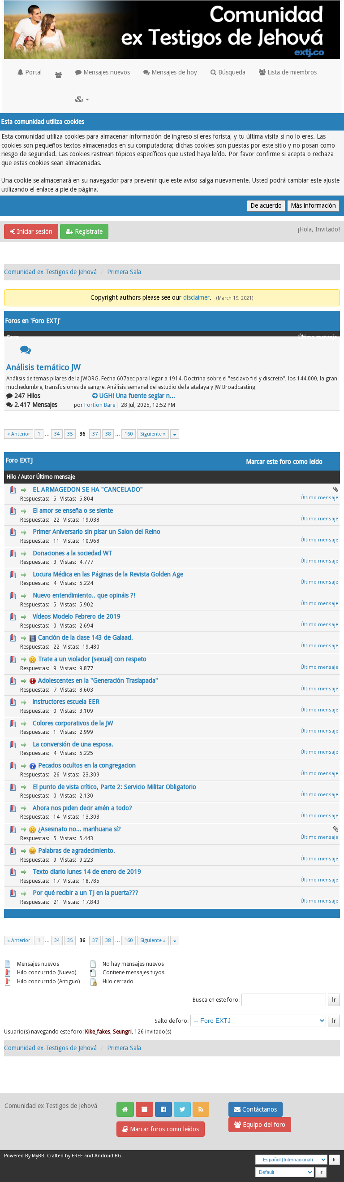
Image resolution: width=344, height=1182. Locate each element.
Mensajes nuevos (106, 72)
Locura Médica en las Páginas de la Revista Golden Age (108, 574)
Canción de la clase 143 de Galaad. (85, 637)
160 (129, 434)
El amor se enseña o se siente (73, 510)
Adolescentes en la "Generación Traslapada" (98, 680)
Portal (32, 72)
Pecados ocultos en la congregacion (87, 765)
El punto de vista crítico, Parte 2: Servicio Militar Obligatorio (114, 786)
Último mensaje (55, 477)
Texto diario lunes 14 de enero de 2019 (87, 871)
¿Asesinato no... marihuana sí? (79, 829)
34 (57, 434)
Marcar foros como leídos (163, 1129)
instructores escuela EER (66, 701)
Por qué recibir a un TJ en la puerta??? (85, 892)
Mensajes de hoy (173, 72)
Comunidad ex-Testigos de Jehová (50, 271)
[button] (82, 99)
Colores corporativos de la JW (73, 723)
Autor (28, 477)
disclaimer (196, 297)
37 (95, 434)
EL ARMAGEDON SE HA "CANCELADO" (88, 489)
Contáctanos (259, 1109)
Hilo (12, 477)
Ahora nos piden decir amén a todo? (82, 807)
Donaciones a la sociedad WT (72, 553)
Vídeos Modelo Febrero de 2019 (76, 616)
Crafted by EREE (65, 1156)
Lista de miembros (291, 72)
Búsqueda (230, 72)
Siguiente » (153, 434)
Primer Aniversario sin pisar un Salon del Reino (96, 531)
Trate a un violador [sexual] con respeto (92, 659)
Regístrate (88, 231)
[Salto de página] (174, 434)
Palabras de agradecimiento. (76, 850)
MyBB (38, 1156)
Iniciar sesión (33, 231)
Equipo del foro (263, 1124)
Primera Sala (124, 271)
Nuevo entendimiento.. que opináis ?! (84, 595)
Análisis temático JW (43, 367)
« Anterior (18, 434)
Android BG (108, 1156)
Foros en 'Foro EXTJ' (32, 320)
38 (108, 434)
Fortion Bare (99, 405)
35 (70, 434)
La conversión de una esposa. (73, 744)
